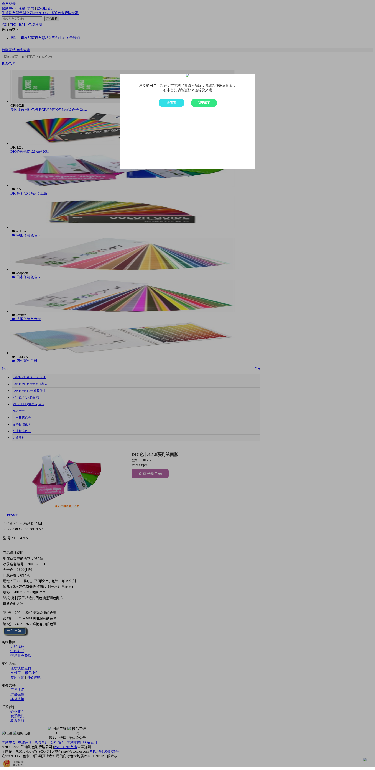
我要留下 (204, 102)
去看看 (171, 102)
